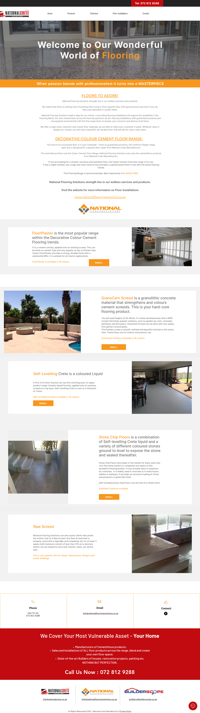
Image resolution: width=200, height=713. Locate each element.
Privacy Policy (125, 711)
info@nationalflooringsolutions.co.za (100, 613)
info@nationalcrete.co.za (55, 699)
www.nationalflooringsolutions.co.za (100, 197)
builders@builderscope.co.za (143, 699)
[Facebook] (165, 613)
